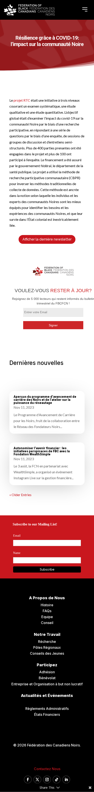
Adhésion (47, 672)
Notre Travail (47, 634)
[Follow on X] (37, 779)
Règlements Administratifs (47, 708)
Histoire (47, 605)
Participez (47, 665)
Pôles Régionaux (47, 647)
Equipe (47, 617)
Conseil (47, 623)
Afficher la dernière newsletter (47, 239)
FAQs (47, 611)
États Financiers (47, 714)
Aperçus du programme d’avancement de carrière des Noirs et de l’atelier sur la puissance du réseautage (45, 400)
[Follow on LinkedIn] (66, 779)
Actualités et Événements (47, 695)
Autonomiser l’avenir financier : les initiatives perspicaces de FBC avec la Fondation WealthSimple (42, 451)
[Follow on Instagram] (47, 779)
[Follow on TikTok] (57, 779)
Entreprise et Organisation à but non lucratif (47, 684)
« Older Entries (20, 495)
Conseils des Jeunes (47, 653)
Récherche (47, 641)
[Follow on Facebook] (28, 779)
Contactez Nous (47, 769)
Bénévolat (47, 678)
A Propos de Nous (47, 598)
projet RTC (22, 100)
